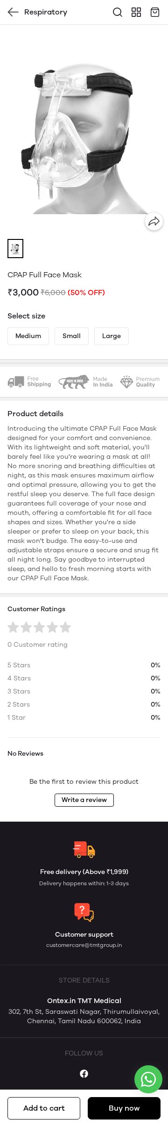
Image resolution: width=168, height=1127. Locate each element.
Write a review (84, 800)
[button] (15, 248)
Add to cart (44, 1108)
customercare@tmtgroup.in (84, 945)
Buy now (124, 1108)
